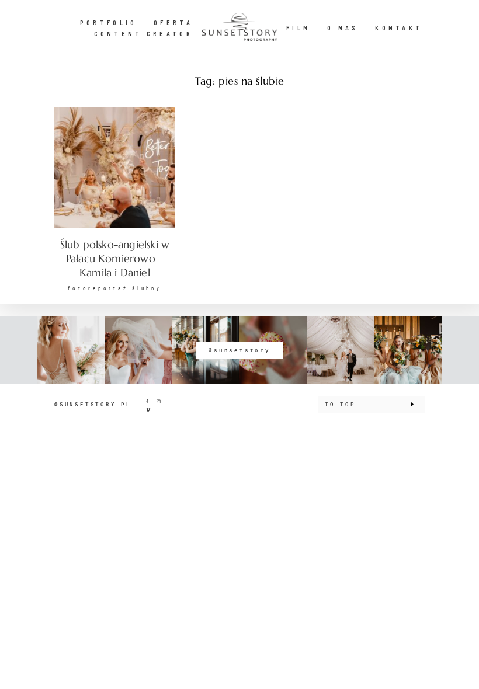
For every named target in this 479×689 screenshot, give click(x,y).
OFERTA (173, 22)
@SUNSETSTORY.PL (92, 404)
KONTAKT (398, 28)
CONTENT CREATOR (143, 33)
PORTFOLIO (108, 22)
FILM (298, 28)
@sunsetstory (239, 350)
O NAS (342, 28)
